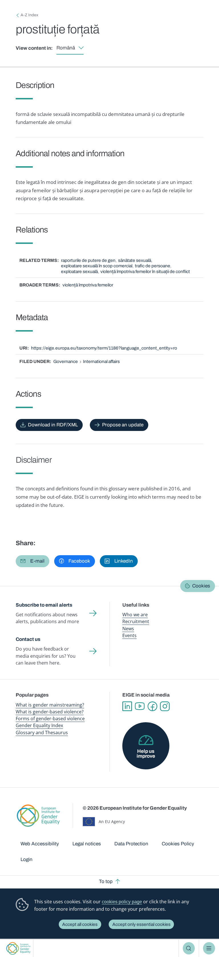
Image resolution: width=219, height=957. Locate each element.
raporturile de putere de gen (88, 260)
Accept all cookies (80, 924)
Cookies (201, 586)
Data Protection (131, 843)
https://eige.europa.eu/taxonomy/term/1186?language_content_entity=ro (104, 348)
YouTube (140, 706)
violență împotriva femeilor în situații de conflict (145, 271)
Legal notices (86, 843)
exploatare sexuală (79, 271)
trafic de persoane (152, 265)
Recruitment (135, 621)
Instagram (165, 706)
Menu (209, 948)
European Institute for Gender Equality (18, 948)
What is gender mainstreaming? (50, 705)
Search (189, 948)
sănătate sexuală (134, 260)
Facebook (152, 706)
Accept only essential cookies (141, 924)
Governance (65, 361)
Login (27, 859)
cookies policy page (122, 901)
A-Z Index (29, 15)
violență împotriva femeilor (87, 284)
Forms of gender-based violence (50, 718)
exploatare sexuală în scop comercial (96, 265)
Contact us (28, 639)
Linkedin (127, 706)
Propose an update (122, 425)
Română (65, 48)
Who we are (135, 614)
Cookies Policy (178, 843)
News (128, 628)
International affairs (101, 361)
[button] (32, 561)
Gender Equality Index (39, 725)
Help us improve (146, 754)
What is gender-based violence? (50, 712)
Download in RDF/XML (53, 425)
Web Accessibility (40, 843)
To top (106, 881)
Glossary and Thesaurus (42, 732)
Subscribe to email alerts (44, 605)
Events (129, 635)
